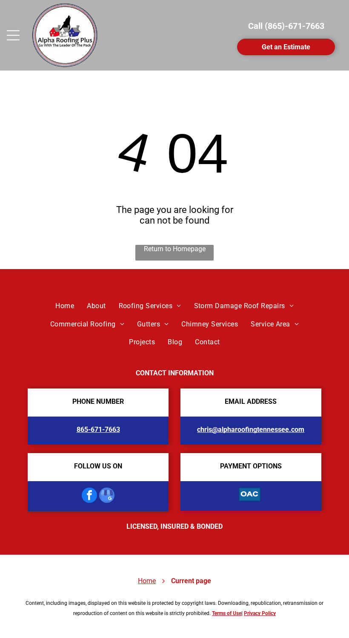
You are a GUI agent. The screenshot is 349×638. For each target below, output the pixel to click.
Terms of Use (226, 613)
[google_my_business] (106, 496)
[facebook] (89, 496)
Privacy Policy (260, 613)
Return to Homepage (175, 249)
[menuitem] (64, 306)
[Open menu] (13, 35)
